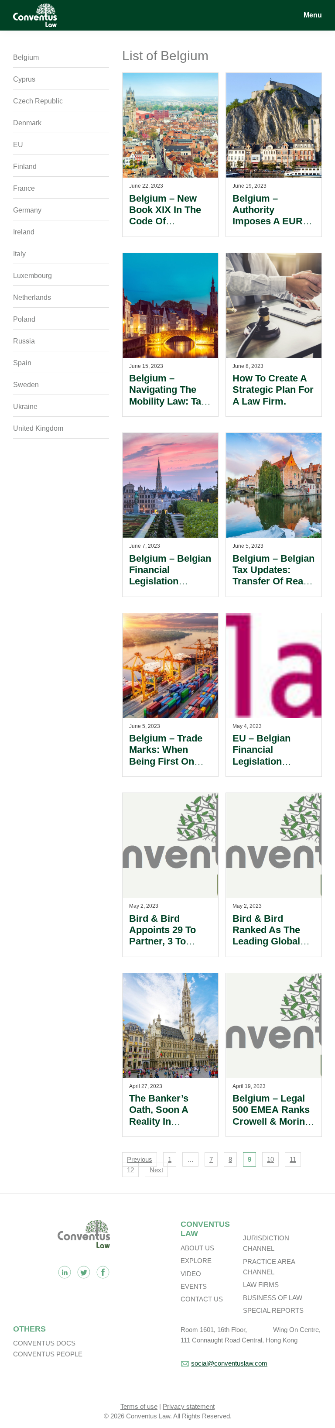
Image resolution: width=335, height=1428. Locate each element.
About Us (197, 1248)
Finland (25, 166)
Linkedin (64, 1272)
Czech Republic (38, 101)
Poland (24, 319)
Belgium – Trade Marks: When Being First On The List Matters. (166, 755)
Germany (27, 210)
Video (191, 1273)
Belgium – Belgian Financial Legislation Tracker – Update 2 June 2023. (170, 581)
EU (18, 144)
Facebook (102, 1272)
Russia (24, 341)
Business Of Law (272, 1297)
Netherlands (32, 297)
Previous (139, 1159)
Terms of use (138, 1406)
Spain (22, 363)
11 (293, 1159)
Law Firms (261, 1284)
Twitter (83, 1272)
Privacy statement (189, 1406)
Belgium (26, 57)
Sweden (26, 384)
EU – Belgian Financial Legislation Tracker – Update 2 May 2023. (270, 761)
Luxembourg (32, 275)
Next (156, 1170)
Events (194, 1286)
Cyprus (24, 79)
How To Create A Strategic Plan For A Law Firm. (273, 390)
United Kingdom (38, 428)
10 (270, 1159)
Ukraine (25, 406)
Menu (313, 15)
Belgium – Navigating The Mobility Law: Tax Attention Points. (167, 395)
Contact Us (202, 1299)
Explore (196, 1260)
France (24, 188)
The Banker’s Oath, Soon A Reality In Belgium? (158, 1115)
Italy (19, 253)
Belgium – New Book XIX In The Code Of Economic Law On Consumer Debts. (170, 221)
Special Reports (273, 1310)
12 (130, 1170)
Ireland (23, 232)
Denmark (27, 123)
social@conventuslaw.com (229, 1363)
